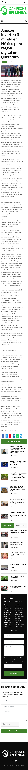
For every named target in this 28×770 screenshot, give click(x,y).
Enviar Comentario (14, 731)
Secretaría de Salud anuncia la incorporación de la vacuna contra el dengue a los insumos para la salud (18, 475)
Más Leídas (7, 525)
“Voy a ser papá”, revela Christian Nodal (17, 577)
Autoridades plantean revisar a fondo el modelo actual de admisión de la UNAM (17, 488)
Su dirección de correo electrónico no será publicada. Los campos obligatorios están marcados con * (13, 660)
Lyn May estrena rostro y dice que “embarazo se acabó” (17, 554)
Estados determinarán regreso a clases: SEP (16, 543)
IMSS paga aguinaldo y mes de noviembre (18, 587)
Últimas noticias (14, 441)
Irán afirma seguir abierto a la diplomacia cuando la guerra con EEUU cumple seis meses (18, 501)
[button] (11, 630)
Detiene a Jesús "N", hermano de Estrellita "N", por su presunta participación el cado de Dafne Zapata (17, 450)
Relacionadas (20, 525)
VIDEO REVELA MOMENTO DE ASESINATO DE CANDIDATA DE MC (18, 532)
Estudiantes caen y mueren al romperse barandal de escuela (18, 566)
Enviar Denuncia (14, 673)
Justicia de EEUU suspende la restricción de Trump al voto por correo (18, 462)
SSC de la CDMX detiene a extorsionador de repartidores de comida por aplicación (18, 515)
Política (4, 62)
